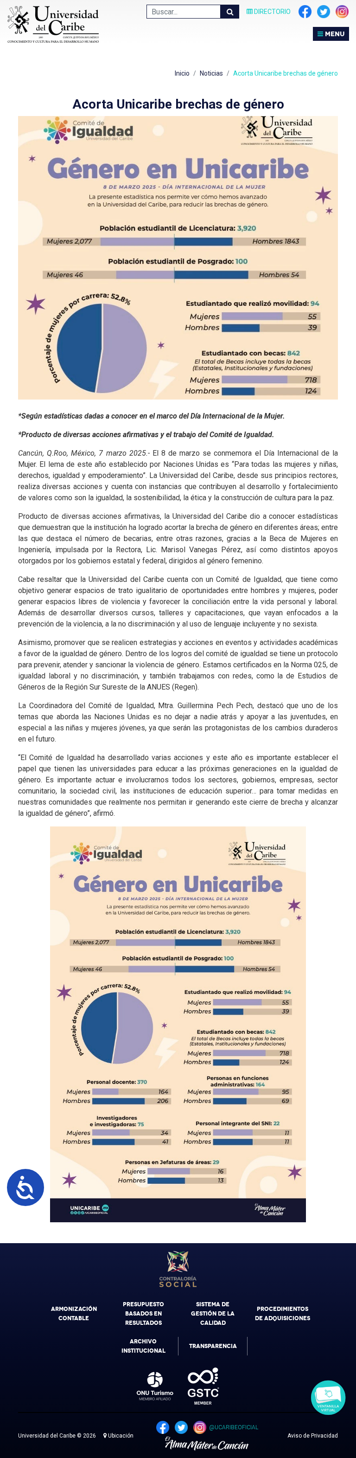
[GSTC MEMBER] (196, 1386)
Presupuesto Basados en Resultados (143, 1314)
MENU (333, 34)
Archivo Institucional (143, 1346)
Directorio (272, 11)
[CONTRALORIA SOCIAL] (178, 1269)
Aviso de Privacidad (312, 1435)
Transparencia (213, 1346)
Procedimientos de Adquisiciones (282, 1313)
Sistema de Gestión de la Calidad (213, 1314)
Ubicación (120, 1435)
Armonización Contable (74, 1313)
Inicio (182, 73)
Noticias (211, 73)
